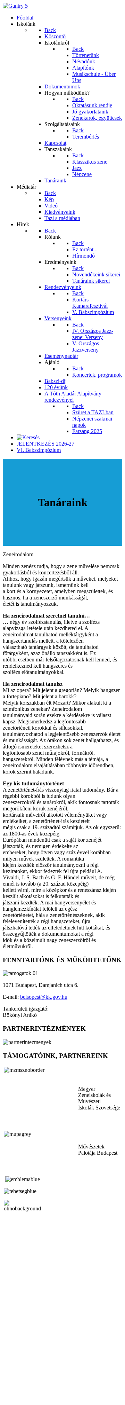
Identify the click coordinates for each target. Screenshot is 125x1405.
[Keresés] (28, 437)
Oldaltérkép (15, 1378)
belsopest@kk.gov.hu (43, 997)
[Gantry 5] (15, 6)
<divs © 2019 (19, 1396)
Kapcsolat (14, 1384)
